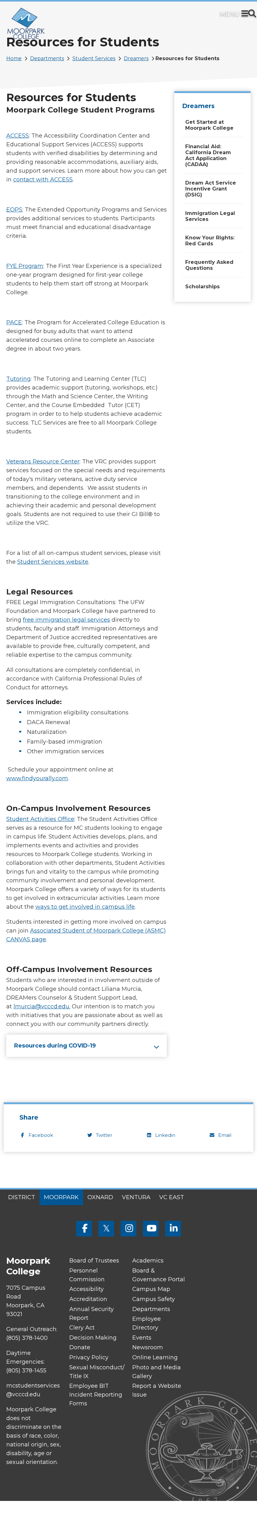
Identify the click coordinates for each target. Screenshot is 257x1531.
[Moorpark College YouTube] (151, 1228)
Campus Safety (153, 1299)
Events (141, 1337)
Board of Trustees (94, 1260)
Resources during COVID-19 (55, 1045)
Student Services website (52, 561)
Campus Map (151, 1289)
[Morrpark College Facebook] (84, 1228)
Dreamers (136, 58)
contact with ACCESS (43, 179)
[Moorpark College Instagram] (128, 1228)
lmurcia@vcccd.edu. (41, 1006)
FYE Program (24, 266)
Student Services (93, 58)
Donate (79, 1347)
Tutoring (18, 378)
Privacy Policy (88, 1357)
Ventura (136, 1197)
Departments (47, 58)
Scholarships (202, 287)
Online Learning (155, 1357)
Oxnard (100, 1197)
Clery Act (82, 1327)
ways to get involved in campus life (85, 906)
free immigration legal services (66, 619)
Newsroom (147, 1347)
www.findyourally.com (37, 778)
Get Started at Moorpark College (209, 125)
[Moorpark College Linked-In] (173, 1228)
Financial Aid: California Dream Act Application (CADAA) (208, 155)
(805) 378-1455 (26, 1370)
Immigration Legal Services (210, 216)
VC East (171, 1197)
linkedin (165, 1135)
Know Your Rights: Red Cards (209, 241)
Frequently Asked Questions (209, 265)
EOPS (14, 209)
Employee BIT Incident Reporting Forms (95, 1394)
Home (14, 58)
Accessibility (86, 1289)
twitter (104, 1135)
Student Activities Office (40, 819)
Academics (148, 1260)
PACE (14, 322)
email (224, 1135)
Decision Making (93, 1337)
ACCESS (17, 135)
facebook (41, 1135)
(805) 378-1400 (27, 1338)
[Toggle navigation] (246, 14)
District (21, 1197)
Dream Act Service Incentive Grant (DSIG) (210, 189)
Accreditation (88, 1299)
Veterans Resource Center (43, 461)
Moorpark (61, 1197)
